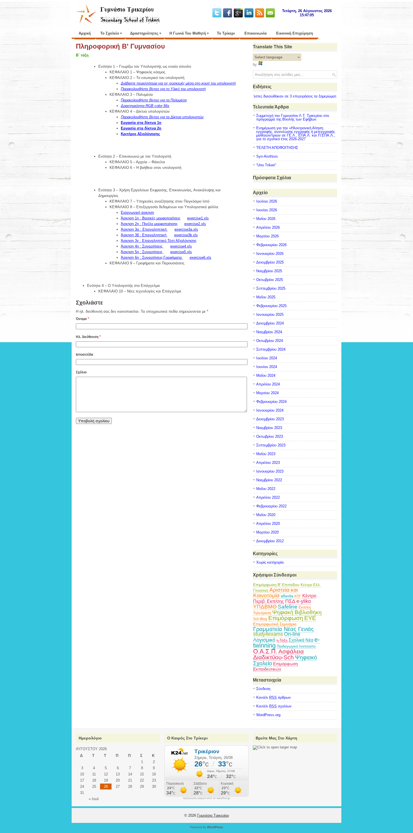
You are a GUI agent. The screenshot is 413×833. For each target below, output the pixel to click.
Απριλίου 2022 (268, 497)
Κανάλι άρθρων (273, 697)
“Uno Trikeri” (266, 165)
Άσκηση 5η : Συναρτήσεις (142, 252)
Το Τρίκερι (226, 33)
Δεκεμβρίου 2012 (270, 541)
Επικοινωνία (255, 33)
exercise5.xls (181, 252)
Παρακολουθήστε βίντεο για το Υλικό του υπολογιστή (163, 89)
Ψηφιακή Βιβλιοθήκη (297, 612)
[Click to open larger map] (275, 747)
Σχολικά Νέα (301, 640)
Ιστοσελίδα (84, 355)
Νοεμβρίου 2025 (269, 271)
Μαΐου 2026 (265, 219)
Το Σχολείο (111, 33)
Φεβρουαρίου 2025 (271, 306)
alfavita (287, 596)
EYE (310, 618)
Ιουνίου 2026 (266, 210)
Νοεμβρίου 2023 (269, 428)
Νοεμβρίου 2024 (269, 332)
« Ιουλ (94, 799)
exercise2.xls (195, 224)
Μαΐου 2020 (265, 515)
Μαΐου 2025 (265, 297)
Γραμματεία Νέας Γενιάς (283, 629)
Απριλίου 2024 (268, 384)
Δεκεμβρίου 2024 (270, 323)
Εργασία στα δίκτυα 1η (141, 123)
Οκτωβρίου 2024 (269, 341)
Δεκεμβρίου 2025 (270, 262)
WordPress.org (268, 715)
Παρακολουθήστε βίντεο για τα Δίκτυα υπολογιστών (162, 117)
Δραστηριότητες (145, 33)
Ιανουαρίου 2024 (269, 410)
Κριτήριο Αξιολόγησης (140, 134)
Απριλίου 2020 (268, 523)
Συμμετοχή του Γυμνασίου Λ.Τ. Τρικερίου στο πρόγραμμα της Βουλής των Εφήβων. (292, 117)
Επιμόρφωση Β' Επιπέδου (276, 584)
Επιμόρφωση (285, 618)
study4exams (268, 634)
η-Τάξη (281, 640)
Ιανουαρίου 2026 (269, 253)
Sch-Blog (260, 619)
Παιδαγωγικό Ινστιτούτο (296, 646)
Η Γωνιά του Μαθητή (189, 33)
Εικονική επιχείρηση (294, 33)
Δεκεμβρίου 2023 (270, 419)
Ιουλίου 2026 (266, 201)
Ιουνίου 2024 (266, 367)
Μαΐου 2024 (265, 375)
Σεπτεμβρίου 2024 (270, 349)
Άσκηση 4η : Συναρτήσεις (142, 246)
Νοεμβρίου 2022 (269, 480)
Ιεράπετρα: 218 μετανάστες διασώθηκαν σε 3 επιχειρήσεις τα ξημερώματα (272, 96)
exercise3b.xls (186, 235)
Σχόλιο (81, 372)
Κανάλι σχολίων (274, 706)
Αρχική (85, 33)
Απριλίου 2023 (268, 462)
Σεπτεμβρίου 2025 (270, 288)
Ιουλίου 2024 (266, 358)
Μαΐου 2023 (265, 454)
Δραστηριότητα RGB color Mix (145, 106)
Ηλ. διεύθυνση (87, 337)
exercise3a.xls (186, 229)
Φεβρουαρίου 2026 (271, 245)
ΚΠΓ (297, 596)
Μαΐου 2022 (265, 489)
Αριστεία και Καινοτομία (275, 592)
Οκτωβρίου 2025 (269, 280)
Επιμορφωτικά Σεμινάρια (274, 624)
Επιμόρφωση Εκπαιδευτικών (275, 666)
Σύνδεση (263, 689)
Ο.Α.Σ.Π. (265, 651)
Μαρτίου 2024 (267, 393)
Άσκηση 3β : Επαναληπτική (144, 235)
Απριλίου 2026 (268, 227)
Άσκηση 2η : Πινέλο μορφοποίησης (149, 224)
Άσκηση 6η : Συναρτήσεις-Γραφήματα (152, 257)
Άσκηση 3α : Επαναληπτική (144, 229)
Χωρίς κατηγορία (270, 562)
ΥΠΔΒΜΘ (265, 607)
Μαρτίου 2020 (267, 532)
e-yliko (303, 601)
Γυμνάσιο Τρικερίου (213, 815)
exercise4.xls (181, 246)
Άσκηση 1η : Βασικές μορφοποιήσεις (150, 218)
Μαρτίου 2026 (267, 236)
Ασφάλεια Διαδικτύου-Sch (278, 654)
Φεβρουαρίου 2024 (271, 402)
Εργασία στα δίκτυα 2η (141, 128)
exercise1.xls (198, 218)
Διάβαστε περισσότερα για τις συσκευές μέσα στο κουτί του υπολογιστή (178, 83)
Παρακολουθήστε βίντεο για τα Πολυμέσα (154, 100)
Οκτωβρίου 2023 (269, 436)
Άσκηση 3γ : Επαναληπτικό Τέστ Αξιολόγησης (158, 241)
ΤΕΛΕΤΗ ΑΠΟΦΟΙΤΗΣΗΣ (277, 148)
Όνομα (81, 319)
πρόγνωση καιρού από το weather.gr (206, 798)
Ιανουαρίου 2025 (269, 314)
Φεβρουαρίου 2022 (271, 506)
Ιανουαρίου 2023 (269, 471)
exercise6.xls (200, 257)
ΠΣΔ (290, 601)
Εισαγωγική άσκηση (137, 212)
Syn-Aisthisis (267, 156)
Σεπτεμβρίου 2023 (270, 445)
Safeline (288, 607)
